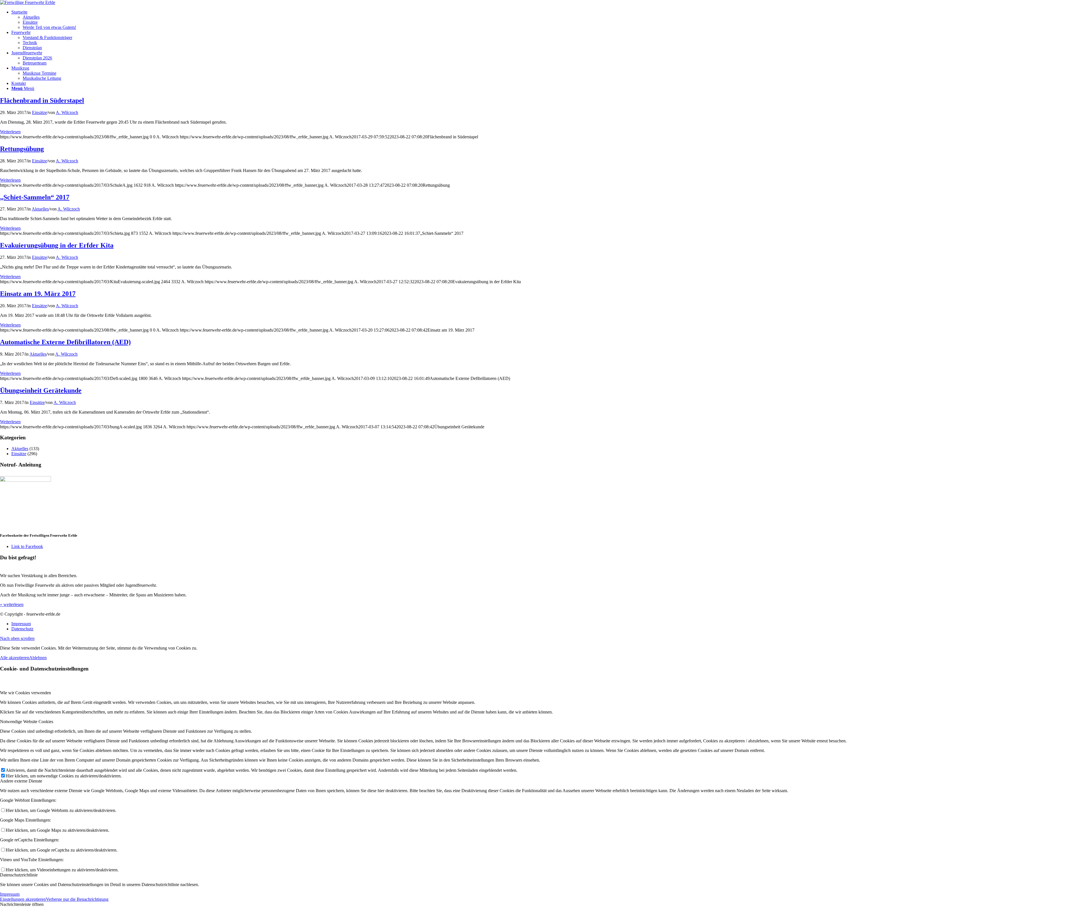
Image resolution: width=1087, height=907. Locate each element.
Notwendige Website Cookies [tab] (26, 721)
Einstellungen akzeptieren (23, 899)
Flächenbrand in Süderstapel (42, 100)
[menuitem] (549, 20)
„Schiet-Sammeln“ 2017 (34, 197)
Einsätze (39, 112)
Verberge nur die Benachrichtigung (77, 899)
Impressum (10, 894)
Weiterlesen (10, 131)
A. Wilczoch (67, 112)
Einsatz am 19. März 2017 (38, 293)
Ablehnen (38, 657)
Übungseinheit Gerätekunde (41, 390)
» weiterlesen (11, 604)
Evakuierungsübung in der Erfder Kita (57, 245)
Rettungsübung (22, 148)
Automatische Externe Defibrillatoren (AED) (65, 342)
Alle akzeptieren (14, 657)
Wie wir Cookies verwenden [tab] (25, 692)
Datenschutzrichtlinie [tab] (19, 874)
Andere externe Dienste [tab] (21, 781)
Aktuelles (40, 209)
